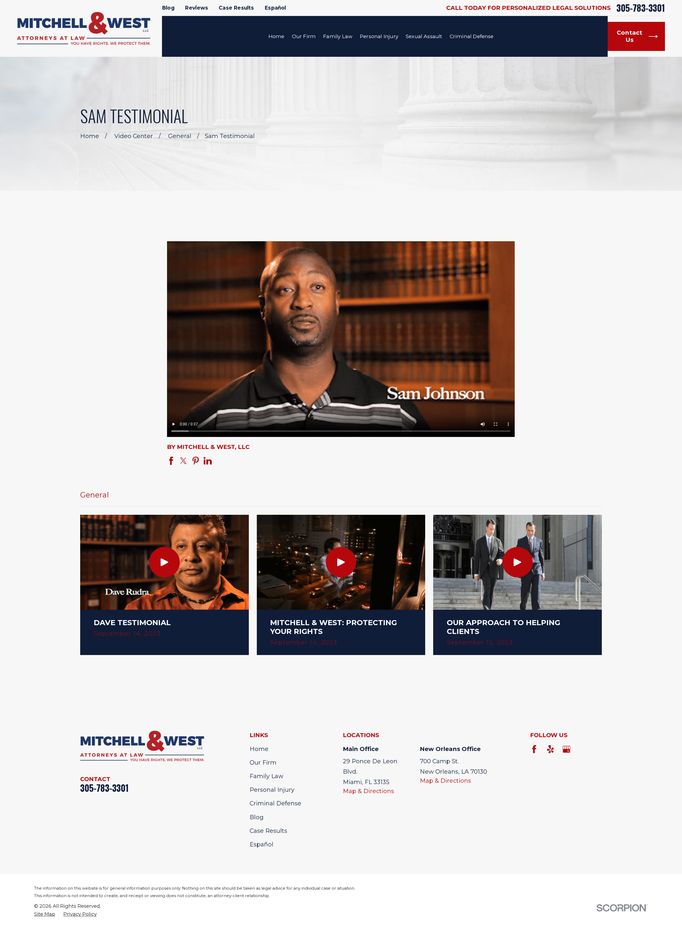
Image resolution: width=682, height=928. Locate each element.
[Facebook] (534, 749)
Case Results (236, 8)
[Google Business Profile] (566, 749)
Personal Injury (272, 789)
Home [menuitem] (277, 36)
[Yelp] (550, 749)
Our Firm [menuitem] (304, 36)
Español (275, 8)
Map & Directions (368, 791)
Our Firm (263, 762)
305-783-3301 (640, 7)
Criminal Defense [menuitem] (472, 36)
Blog (168, 8)
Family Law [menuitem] (337, 36)
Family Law (266, 776)
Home (259, 749)
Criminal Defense (275, 803)
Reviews (196, 8)
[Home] (83, 28)
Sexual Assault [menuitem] (424, 36)
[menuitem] (44, 914)
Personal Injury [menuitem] (379, 36)
